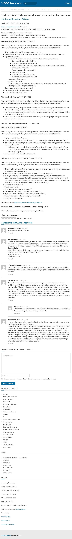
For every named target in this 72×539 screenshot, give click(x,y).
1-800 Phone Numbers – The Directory (15, 457)
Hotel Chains (7, 424)
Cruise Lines (6, 409)
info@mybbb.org (20, 509)
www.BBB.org (5, 516)
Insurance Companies (10, 427)
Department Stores (17, 10)
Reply (11, 233)
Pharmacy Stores (8, 432)
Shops (5, 442)
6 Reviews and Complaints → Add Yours (15, 19)
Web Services (7, 447)
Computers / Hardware (10, 404)
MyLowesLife (7, 470)
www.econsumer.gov (8, 524)
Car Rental (6, 402)
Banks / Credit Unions (10, 397)
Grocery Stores (7, 422)
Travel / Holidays (8, 445)
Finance (5, 417)
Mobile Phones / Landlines (11, 429)
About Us (6, 460)
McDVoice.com (8, 468)
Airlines (5, 394)
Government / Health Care (11, 419)
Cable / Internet (8, 399)
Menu (67, 3)
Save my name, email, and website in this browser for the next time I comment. (30, 379)
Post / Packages (8, 434)
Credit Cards (7, 407)
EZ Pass (5, 414)
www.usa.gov (5, 520)
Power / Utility (7, 437)
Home (3, 10)
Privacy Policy (7, 473)
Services (5, 440)
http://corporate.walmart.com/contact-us (28, 203)
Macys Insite (7, 465)
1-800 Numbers (11, 3)
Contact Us (6, 463)
